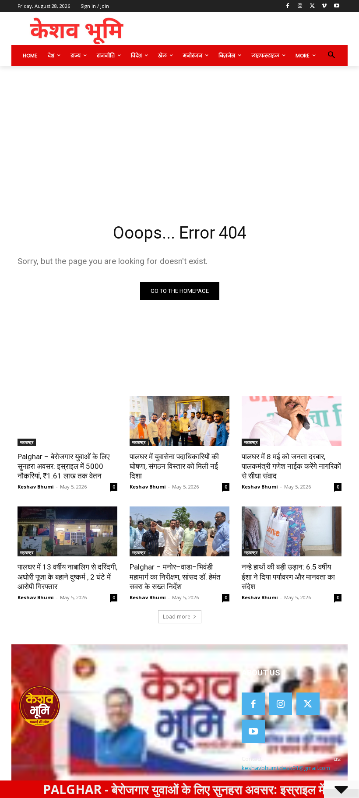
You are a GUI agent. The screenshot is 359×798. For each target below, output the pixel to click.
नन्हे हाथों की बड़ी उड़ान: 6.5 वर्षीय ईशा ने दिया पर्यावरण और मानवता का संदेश (288, 576)
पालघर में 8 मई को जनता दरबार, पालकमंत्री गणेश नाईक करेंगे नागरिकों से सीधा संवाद (291, 466)
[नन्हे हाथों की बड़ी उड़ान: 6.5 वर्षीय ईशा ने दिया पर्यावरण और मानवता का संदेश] (291, 531)
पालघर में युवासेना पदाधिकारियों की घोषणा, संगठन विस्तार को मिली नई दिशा (174, 466)
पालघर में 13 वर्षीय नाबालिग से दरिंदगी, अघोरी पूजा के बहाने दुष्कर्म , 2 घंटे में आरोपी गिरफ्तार (67, 576)
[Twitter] (312, 6)
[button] (331, 56)
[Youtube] (336, 6)
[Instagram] (300, 6)
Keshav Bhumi (36, 486)
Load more (176, 616)
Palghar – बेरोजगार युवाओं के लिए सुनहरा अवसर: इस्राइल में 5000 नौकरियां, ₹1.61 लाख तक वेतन (63, 466)
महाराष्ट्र (26, 442)
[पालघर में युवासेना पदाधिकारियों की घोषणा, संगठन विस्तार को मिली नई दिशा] (179, 421)
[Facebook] (288, 6)
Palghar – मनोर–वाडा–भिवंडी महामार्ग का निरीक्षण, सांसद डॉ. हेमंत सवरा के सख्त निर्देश (175, 576)
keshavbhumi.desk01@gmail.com (286, 768)
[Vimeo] (324, 6)
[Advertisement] (179, 131)
